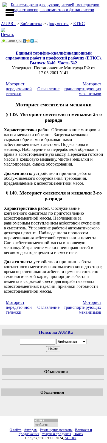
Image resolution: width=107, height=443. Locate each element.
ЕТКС (79, 23)
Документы (58, 23)
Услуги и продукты (56, 434)
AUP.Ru (8, 23)
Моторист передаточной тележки (19, 89)
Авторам (30, 430)
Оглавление (48, 88)
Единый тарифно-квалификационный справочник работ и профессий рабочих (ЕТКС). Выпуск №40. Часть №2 (53, 58)
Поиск (78, 434)
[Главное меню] (9, 12)
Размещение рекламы (56, 430)
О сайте (15, 430)
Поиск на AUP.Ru (56, 332)
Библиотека (31, 23)
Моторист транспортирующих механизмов (82, 89)
